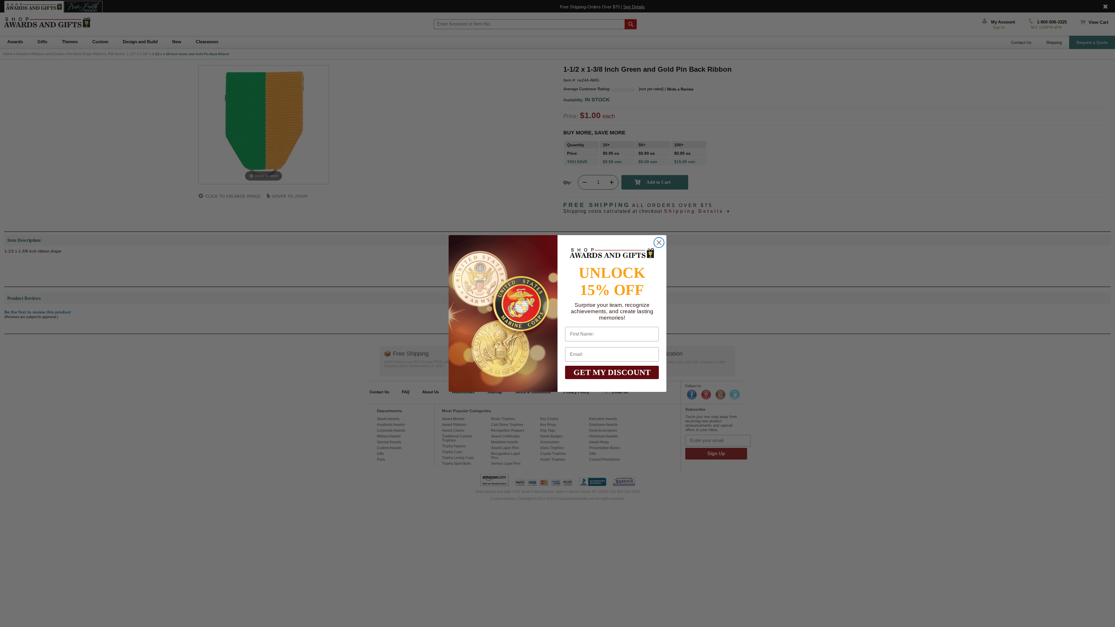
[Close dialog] (659, 242)
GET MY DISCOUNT (612, 372)
